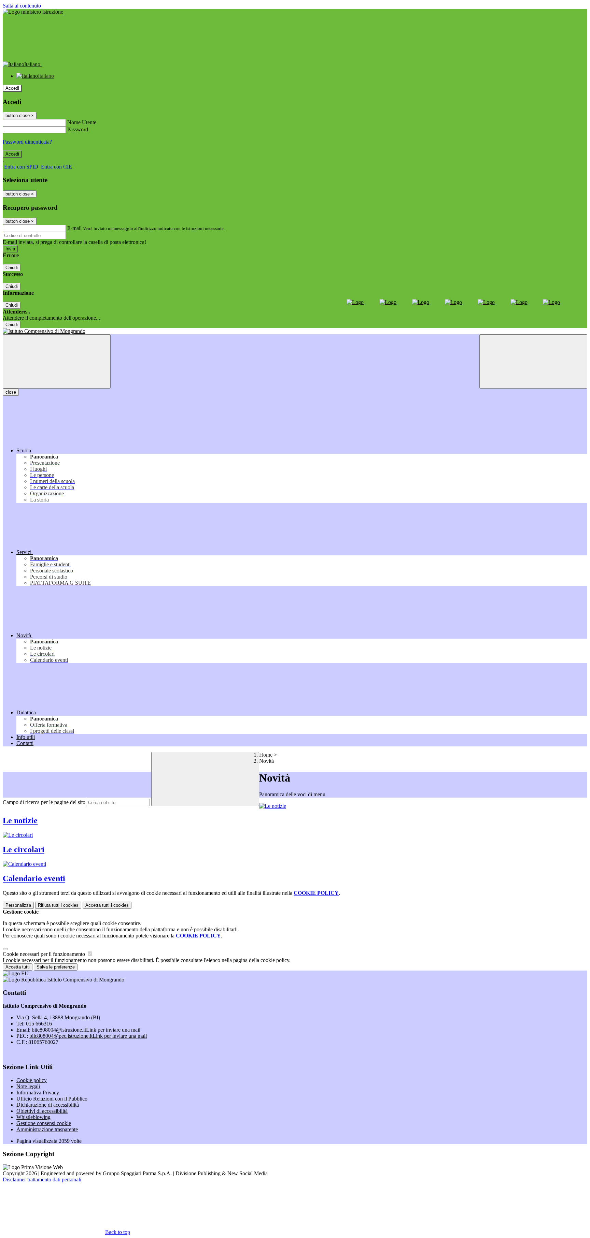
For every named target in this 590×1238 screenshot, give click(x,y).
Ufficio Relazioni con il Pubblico (51, 1099)
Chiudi (11, 267)
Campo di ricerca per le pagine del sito (44, 802)
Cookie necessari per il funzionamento (44, 954)
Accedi (12, 88)
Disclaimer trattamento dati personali (42, 1179)
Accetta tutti (107, 905)
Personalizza (18, 905)
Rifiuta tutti (58, 905)
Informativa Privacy (37, 1092)
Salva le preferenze (56, 967)
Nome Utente (81, 122)
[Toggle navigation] (57, 361)
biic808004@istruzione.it (86, 1030)
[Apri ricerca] (533, 361)
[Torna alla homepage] (295, 331)
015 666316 (39, 1023)
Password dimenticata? (27, 142)
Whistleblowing (33, 1117)
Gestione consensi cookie (43, 1123)
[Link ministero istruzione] (33, 12)
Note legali (28, 1086)
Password (77, 129)
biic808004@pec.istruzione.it (88, 1036)
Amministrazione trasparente (47, 1129)
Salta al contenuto (22, 6)
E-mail (74, 228)
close (10, 392)
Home (265, 755)
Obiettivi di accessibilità (42, 1111)
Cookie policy (31, 1080)
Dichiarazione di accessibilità (47, 1105)
